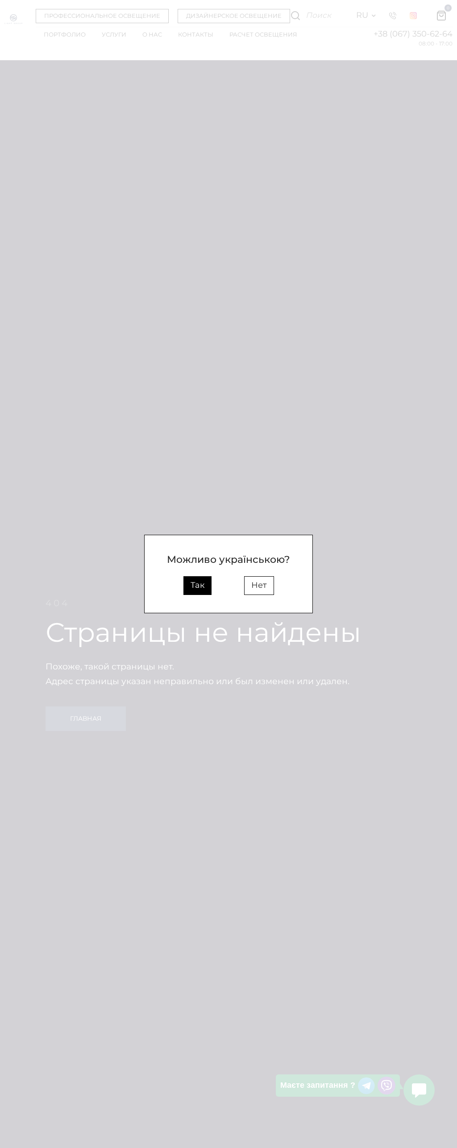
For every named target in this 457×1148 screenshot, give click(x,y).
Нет (259, 585)
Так (197, 585)
